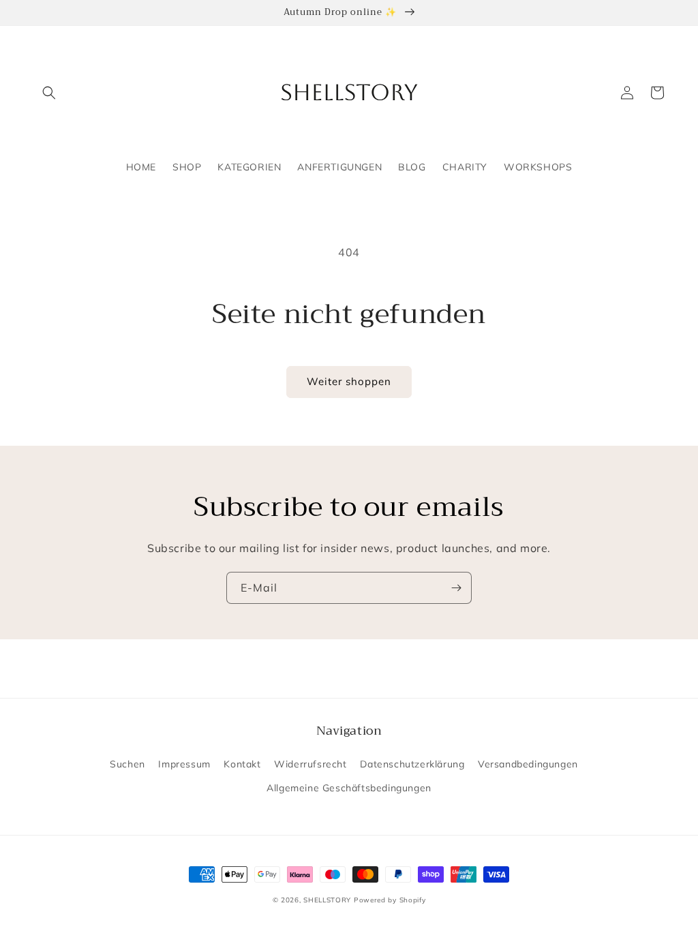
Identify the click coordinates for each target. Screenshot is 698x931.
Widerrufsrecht (310, 764)
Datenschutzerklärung (412, 764)
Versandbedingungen (528, 764)
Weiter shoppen (349, 381)
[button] (49, 93)
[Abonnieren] (456, 588)
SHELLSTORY (327, 900)
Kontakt (242, 764)
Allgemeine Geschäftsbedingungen (349, 788)
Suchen (127, 764)
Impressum (184, 764)
